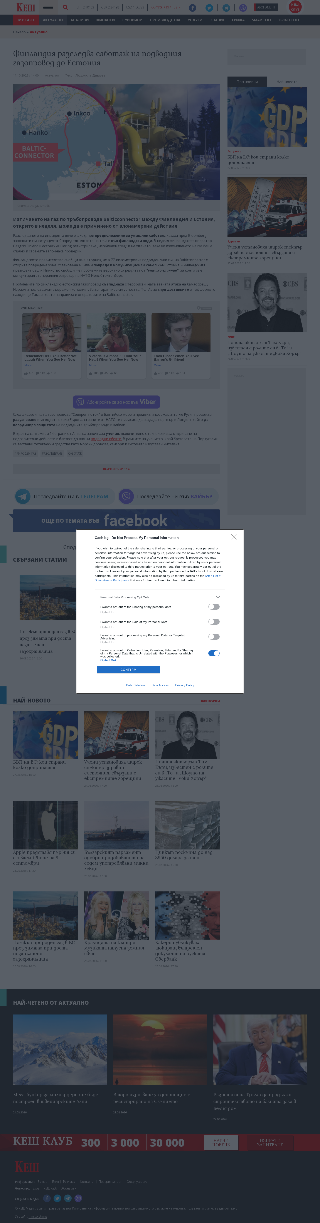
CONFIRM (129, 669)
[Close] (235, 538)
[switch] (214, 607)
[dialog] (160, 611)
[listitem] (160, 597)
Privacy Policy (184, 685)
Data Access (160, 685)
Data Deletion (135, 685)
